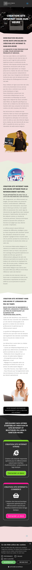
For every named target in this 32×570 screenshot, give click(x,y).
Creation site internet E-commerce (16, 488)
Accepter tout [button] (8, 562)
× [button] (30, 544)
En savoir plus (20, 553)
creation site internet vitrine (16, 445)
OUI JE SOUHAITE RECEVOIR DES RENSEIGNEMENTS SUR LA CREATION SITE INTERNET (16, 410)
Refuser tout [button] (24, 562)
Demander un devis (16, 473)
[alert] (16, 556)
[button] (16, 567)
